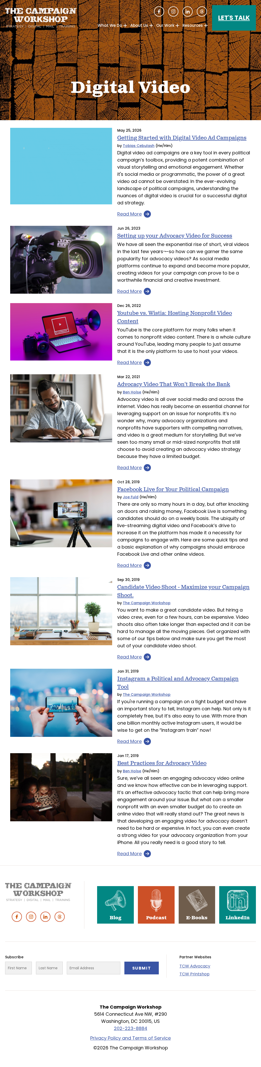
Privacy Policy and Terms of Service (130, 1038)
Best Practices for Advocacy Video (161, 763)
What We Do (110, 25)
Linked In (187, 11)
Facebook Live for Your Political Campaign (173, 489)
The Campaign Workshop (147, 602)
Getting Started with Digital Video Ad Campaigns (181, 137)
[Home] (41, 18)
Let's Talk (234, 18)
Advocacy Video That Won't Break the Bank (173, 384)
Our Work (165, 25)
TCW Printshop (194, 974)
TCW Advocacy (194, 966)
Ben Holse (132, 392)
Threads (201, 11)
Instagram (173, 11)
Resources (192, 25)
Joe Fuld (130, 497)
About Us (139, 25)
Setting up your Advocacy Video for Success (174, 235)
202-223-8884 (130, 1028)
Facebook (159, 11)
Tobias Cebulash (138, 145)
